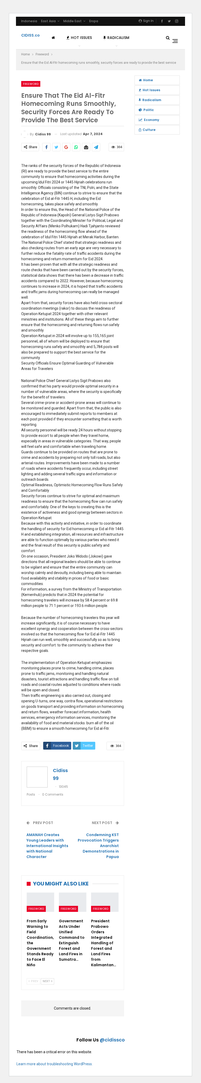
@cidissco (112, 1039)
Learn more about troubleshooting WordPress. (54, 1064)
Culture (149, 130)
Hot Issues (81, 37)
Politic (148, 110)
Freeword (30, 84)
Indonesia (29, 21)
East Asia (48, 21)
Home (148, 80)
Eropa (93, 21)
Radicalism (118, 37)
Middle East (72, 21)
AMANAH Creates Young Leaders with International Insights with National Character (47, 845)
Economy (151, 120)
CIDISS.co (30, 35)
